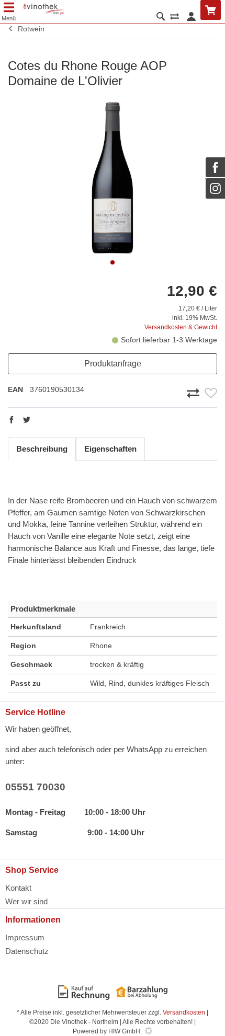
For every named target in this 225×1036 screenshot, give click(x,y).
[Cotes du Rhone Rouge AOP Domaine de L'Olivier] (112, 177)
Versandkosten (184, 1012)
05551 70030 (35, 786)
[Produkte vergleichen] (174, 17)
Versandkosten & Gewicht (180, 327)
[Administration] (148, 1031)
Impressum (24, 937)
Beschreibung (42, 448)
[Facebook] (215, 167)
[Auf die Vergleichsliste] (195, 392)
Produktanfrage (112, 363)
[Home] (43, 9)
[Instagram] (215, 188)
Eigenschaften (110, 448)
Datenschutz (27, 951)
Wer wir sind (26, 901)
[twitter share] (26, 421)
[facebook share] (11, 421)
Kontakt (18, 887)
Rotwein (29, 29)
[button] (112, 262)
